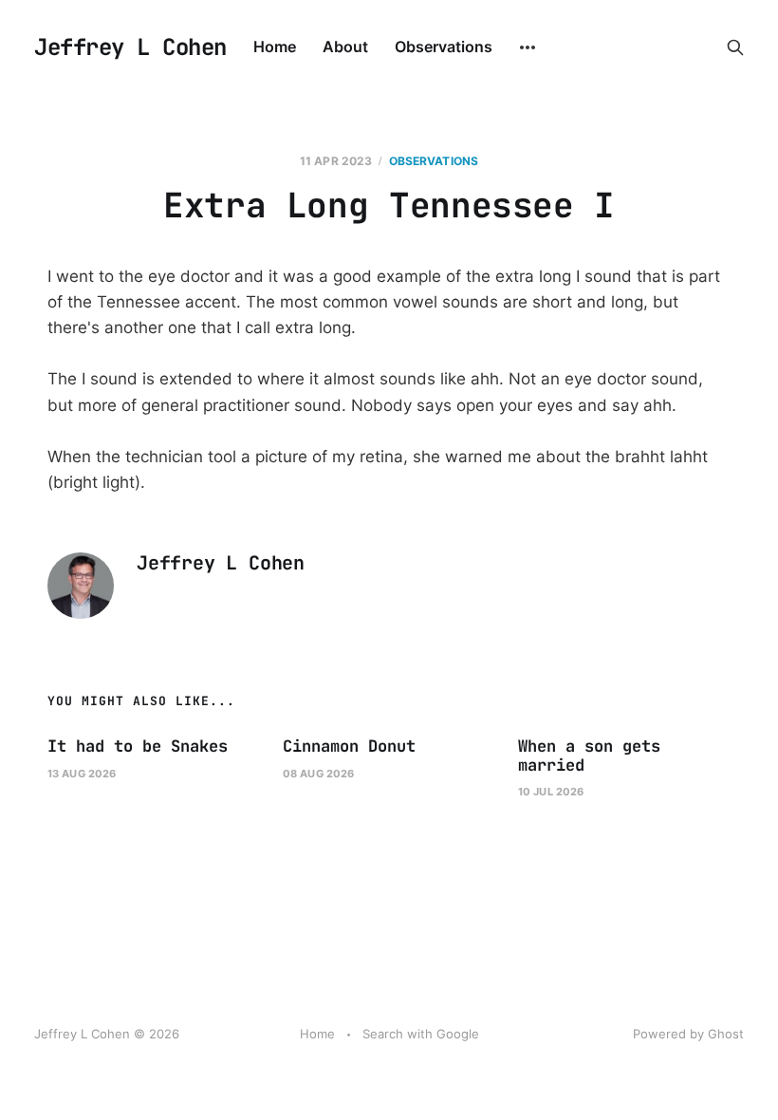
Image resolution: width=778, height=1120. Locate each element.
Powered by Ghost (688, 1033)
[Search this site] (735, 47)
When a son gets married (589, 755)
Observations (443, 46)
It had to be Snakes (137, 746)
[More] (527, 47)
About (345, 46)
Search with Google (420, 1033)
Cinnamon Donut (349, 746)
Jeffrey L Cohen (130, 47)
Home (274, 46)
